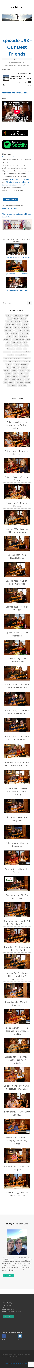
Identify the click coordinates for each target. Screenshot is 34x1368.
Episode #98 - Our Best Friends (17, 47)
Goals (28, 340)
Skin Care (8, 373)
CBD (18, 324)
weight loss (19, 382)
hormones (8, 346)
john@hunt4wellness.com (13, 1311)
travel (27, 379)
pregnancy (18, 361)
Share (17, 59)
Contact (9, 1275)
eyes (16, 336)
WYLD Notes (12, 385)
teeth (6, 379)
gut (8, 343)
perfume (27, 358)
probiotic (27, 361)
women (27, 382)
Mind (19, 352)
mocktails (26, 352)
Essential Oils (11, 66)
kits (13, 349)
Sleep (15, 373)
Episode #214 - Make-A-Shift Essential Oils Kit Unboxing (17, 791)
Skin (28, 370)
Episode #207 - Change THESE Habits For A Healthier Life (17, 976)
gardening (7, 340)
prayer (11, 361)
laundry (19, 349)
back (26, 315)
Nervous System (20, 355)
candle (8, 324)
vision (5, 382)
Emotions (14, 333)
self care (6, 370)
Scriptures (16, 367)
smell (21, 373)
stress (8, 376)
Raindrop (8, 364)
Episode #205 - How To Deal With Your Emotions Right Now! (17, 1031)
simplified (22, 370)
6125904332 (10, 1309)
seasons (24, 367)
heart (25, 343)
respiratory (24, 364)
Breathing (23, 318)
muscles (10, 355)
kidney (26, 346)
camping (25, 321)
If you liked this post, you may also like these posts (17, 241)
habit (13, 343)
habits (19, 343)
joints (16, 346)
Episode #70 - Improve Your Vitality (17, 290)
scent (9, 367)
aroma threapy (18, 315)
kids (8, 349)
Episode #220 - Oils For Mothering (17, 274)
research (16, 364)
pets (5, 361)
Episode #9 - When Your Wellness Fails (17, 257)
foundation (23, 336)
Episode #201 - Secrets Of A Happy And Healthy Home (17, 1141)
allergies (8, 315)
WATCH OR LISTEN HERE (20, 179)
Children (25, 324)
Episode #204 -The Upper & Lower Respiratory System (17, 1060)
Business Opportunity (13, 321)
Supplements (23, 376)
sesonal (14, 370)
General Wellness (23, 66)
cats (13, 324)
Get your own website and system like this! (17, 1363)
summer (14, 376)
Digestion (26, 330)
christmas (8, 327)
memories (7, 352)
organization (18, 358)
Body (16, 318)
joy (21, 346)
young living (22, 385)
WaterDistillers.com (9, 208)
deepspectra (9, 330)
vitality (11, 382)
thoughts (20, 379)
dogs (7, 333)
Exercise (9, 336)
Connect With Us (10, 199)
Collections (25, 327)
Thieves (12, 379)
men (14, 352)
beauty (10, 318)
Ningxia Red (8, 358)
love (25, 349)
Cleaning (16, 327)
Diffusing (18, 330)
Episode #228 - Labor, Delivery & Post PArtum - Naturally (17, 425)
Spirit (26, 373)
